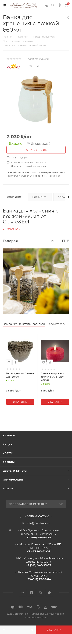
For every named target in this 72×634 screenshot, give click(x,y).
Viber (40, 592)
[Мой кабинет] (59, 5)
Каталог (9, 435)
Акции (8, 444)
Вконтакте (22, 592)
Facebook (31, 592)
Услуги (8, 453)
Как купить (39, 197)
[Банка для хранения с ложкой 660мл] (36, 100)
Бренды (9, 462)
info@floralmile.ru (38, 523)
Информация (13, 479)
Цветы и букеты (15, 470)
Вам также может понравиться (24, 324)
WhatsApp (49, 592)
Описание (14, 197)
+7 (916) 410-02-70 (36, 516)
